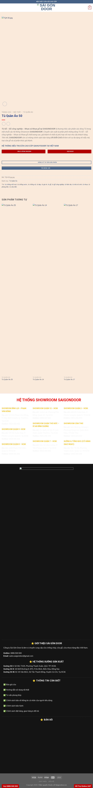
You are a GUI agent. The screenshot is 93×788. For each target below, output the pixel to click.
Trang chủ (6, 112)
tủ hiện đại (68, 184)
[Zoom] (4, 104)
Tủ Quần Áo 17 (69, 379)
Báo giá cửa (11, 685)
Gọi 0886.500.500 (10, 786)
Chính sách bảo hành (14, 706)
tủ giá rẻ (44, 184)
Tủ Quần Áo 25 (7, 379)
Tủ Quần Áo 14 (38, 379)
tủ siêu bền (13, 187)
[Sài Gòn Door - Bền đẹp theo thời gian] (46, 7)
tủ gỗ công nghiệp (58, 184)
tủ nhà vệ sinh (77, 184)
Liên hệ (51, 781)
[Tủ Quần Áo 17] (78, 289)
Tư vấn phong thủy (13, 695)
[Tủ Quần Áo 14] (47, 289)
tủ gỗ (49, 184)
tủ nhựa (85, 184)
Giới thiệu (43, 781)
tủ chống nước (22, 184)
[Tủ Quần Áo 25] (16, 289)
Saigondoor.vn (61, 785)
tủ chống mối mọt (11, 184)
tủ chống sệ (32, 184)
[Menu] (3, 7)
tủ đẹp (39, 184)
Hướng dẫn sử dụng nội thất (17, 690)
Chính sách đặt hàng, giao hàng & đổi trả (22, 711)
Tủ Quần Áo (28, 112)
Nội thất (17, 112)
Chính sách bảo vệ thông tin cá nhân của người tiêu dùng (29, 700)
